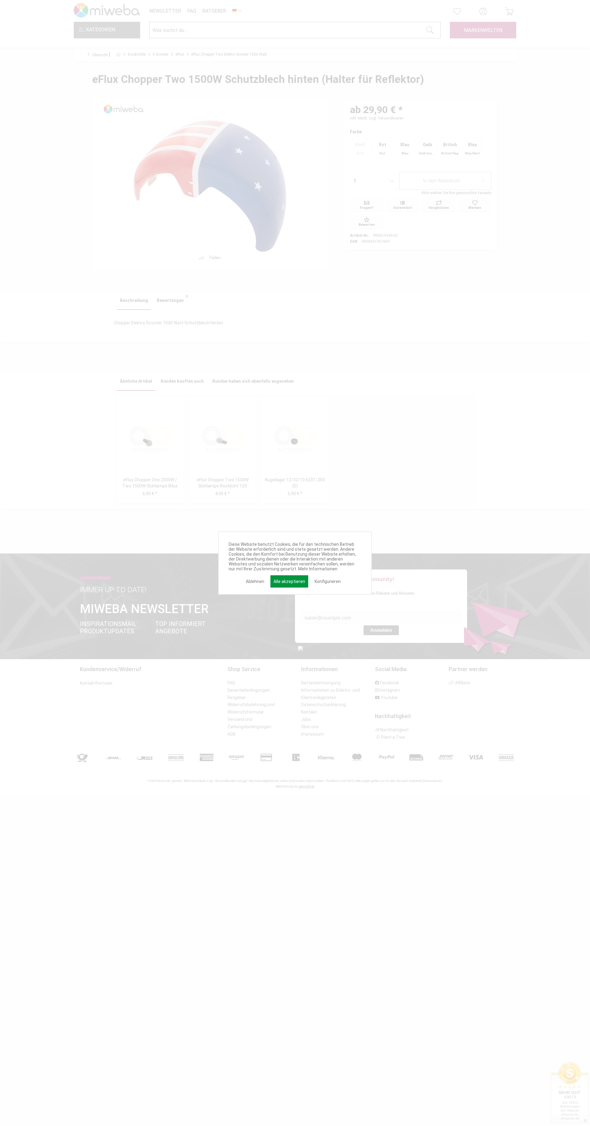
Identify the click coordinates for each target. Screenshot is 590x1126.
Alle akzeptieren (289, 581)
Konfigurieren (328, 581)
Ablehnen (255, 581)
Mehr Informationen (317, 568)
